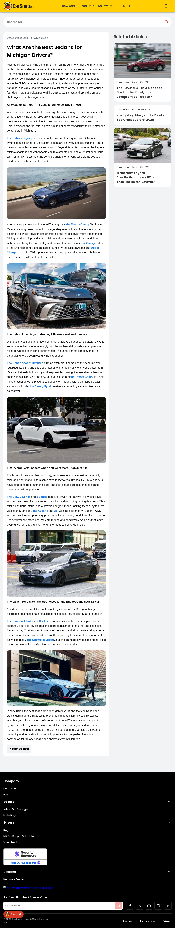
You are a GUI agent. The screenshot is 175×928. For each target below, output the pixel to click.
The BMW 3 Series (18, 496)
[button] (124, 6)
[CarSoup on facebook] (130, 906)
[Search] (166, 22)
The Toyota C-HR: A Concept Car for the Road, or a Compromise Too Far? (139, 92)
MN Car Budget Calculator (19, 836)
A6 (56, 510)
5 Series (41, 496)
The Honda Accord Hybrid (24, 363)
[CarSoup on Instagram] (158, 906)
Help (6, 794)
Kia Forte (45, 621)
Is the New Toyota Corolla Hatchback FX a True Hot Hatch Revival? (135, 177)
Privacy (167, 921)
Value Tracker (11, 842)
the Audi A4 (40, 510)
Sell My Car (106, 6)
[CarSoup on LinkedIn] (168, 906)
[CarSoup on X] (139, 906)
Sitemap (127, 921)
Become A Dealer (13, 879)
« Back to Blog (19, 749)
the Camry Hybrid (41, 386)
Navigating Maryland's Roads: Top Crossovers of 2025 (140, 117)
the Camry (88, 243)
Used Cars (87, 6)
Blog (6, 830)
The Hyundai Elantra (20, 621)
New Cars (69, 6)
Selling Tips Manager (15, 809)
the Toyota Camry (77, 224)
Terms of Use (147, 921)
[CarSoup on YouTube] (149, 906)
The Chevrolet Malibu (40, 639)
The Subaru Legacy (19, 138)
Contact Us (10, 788)
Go (118, 905)
